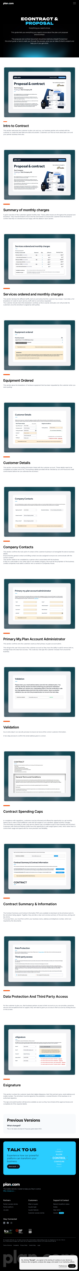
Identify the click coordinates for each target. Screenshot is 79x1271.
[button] (74, 3)
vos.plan (6, 1210)
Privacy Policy (23, 1245)
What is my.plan (33, 1204)
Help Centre (56, 1210)
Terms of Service (7, 1245)
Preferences (63, 1266)
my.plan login (32, 1207)
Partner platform (8, 1207)
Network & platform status (61, 1204)
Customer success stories (36, 1213)
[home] (7, 3)
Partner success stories (10, 1204)
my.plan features (33, 1210)
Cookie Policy (32, 1245)
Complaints (16, 1245)
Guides (55, 1207)
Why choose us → (9, 1191)
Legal (38, 1245)
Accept (71, 1266)
